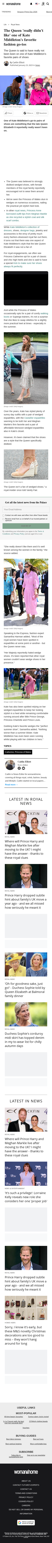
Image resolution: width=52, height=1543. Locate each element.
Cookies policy (26, 1501)
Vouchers (26, 1428)
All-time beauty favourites (13, 1417)
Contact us (26, 1489)
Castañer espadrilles (34, 418)
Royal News (15, 25)
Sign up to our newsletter (36, 1455)
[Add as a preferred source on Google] (26, 1522)
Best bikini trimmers (13, 1439)
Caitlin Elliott (18, 62)
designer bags (27, 230)
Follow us (30, 113)
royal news (20, 210)
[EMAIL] (24, 768)
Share (10, 113)
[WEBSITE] (20, 768)
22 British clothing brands (38, 1421)
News (37, 65)
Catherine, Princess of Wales (18, 752)
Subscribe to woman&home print (16, 1456)
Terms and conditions (26, 1493)
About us (26, 1481)
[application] (26, 287)
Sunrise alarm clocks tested (38, 1417)
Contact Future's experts (26, 1485)
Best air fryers (38, 1439)
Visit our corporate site (38, 1534)
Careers (26, 1505)
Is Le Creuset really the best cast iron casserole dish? (13, 1422)
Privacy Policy (19, 534)
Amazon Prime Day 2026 (27, 12)
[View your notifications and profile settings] (31, 3)
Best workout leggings (14, 1444)
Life (5, 25)
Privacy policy (26, 1497)
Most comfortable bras (38, 1444)
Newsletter (43, 113)
